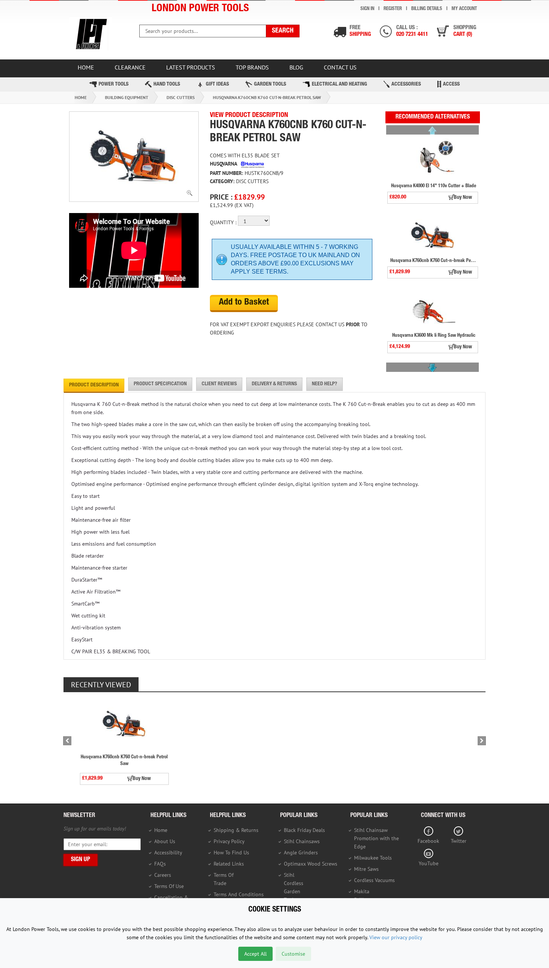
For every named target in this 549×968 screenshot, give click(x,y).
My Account (464, 9)
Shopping (464, 31)
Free (360, 31)
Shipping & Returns (236, 830)
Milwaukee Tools (373, 857)
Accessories (406, 84)
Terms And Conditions (239, 894)
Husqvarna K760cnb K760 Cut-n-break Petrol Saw (267, 97)
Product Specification (160, 384)
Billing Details (426, 9)
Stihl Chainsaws (302, 841)
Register (393, 9)
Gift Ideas (217, 84)
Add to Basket (244, 302)
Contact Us (340, 67)
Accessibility (168, 852)
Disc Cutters (181, 97)
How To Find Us (231, 852)
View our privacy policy (395, 937)
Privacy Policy (229, 841)
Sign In (367, 9)
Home (81, 97)
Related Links (229, 863)
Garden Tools (270, 84)
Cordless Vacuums (374, 880)
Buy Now (463, 197)
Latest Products (190, 67)
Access (451, 84)
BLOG (296, 67)
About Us (164, 841)
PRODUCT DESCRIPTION (94, 385)
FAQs (160, 863)
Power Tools (113, 84)
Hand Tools (166, 84)
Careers (162, 875)
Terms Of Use (169, 886)
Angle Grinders (301, 852)
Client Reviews (219, 384)
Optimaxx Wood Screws (310, 863)
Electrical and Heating (339, 84)
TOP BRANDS (252, 67)
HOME (86, 67)
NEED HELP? (324, 384)
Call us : (412, 31)
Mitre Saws (366, 869)
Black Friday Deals (304, 830)
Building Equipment (126, 97)
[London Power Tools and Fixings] (90, 34)
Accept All (255, 953)
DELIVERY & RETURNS (274, 384)
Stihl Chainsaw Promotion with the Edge (376, 838)
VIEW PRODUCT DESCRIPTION (249, 115)
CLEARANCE (130, 67)
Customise (293, 953)
